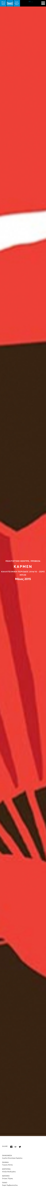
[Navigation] (43, 2)
